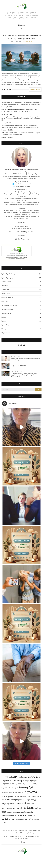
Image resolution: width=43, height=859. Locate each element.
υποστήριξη (30, 819)
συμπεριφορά (7, 815)
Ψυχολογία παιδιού (10, 796)
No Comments (27, 41)
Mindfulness (22, 777)
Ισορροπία (16, 783)
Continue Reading (35, 89)
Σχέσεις (4, 317)
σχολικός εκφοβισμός (16, 819)
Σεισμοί (30, 783)
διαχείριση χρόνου (8, 804)
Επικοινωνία (5, 289)
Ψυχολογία (30, 791)
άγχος (38, 796)
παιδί (4, 811)
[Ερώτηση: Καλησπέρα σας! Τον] (21, 545)
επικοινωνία (21, 803)
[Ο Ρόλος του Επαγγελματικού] (21, 505)
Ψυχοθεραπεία (6, 333)
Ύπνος (4, 329)
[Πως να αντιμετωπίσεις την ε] (21, 427)
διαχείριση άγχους (32, 800)
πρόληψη (29, 812)
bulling (4, 777)
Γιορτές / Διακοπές (22, 35)
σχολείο (5, 819)
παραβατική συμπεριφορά (16, 812)
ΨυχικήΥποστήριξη (6, 792)
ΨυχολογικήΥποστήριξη (26, 796)
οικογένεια (26, 807)
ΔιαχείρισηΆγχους (30, 781)
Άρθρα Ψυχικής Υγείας (8, 274)
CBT (15, 777)
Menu (22, 25)
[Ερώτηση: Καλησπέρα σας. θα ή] (21, 623)
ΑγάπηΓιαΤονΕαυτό (33, 777)
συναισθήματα (20, 815)
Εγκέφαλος (5, 285)
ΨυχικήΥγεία (26, 787)
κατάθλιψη (14, 808)
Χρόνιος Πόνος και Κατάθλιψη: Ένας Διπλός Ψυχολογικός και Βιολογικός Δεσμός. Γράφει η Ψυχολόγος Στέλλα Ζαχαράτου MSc (20, 126)
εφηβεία (30, 803)
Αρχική (6, 836)
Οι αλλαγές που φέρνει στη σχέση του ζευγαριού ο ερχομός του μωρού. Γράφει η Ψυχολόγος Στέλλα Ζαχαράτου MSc (19, 110)
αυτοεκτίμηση (12, 799)
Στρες (34, 784)
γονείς (23, 800)
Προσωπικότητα (35, 35)
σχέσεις (31, 815)
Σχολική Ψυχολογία (7, 325)
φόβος (37, 819)
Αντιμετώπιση (6, 781)
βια (19, 800)
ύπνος (4, 822)
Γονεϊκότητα (18, 780)
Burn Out (10, 777)
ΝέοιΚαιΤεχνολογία (23, 783)
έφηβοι (4, 800)
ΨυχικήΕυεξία (15, 788)
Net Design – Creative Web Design (30, 831)
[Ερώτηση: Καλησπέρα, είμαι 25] (21, 466)
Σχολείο (4, 321)
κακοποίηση (6, 808)
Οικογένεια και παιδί (7, 297)
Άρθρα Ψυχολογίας (8, 35)
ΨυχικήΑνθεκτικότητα (7, 788)
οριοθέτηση (37, 808)
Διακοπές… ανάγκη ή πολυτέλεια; (21, 38)
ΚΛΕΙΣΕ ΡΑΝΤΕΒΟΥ (21, 838)
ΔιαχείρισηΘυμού (8, 784)
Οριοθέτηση (5, 301)
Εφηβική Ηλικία (6, 293)
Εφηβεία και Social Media (18, 366)
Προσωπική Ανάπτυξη (8, 309)
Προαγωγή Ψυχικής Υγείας (9, 305)
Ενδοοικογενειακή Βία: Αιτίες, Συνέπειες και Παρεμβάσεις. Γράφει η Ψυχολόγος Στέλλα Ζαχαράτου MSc (21, 133)
